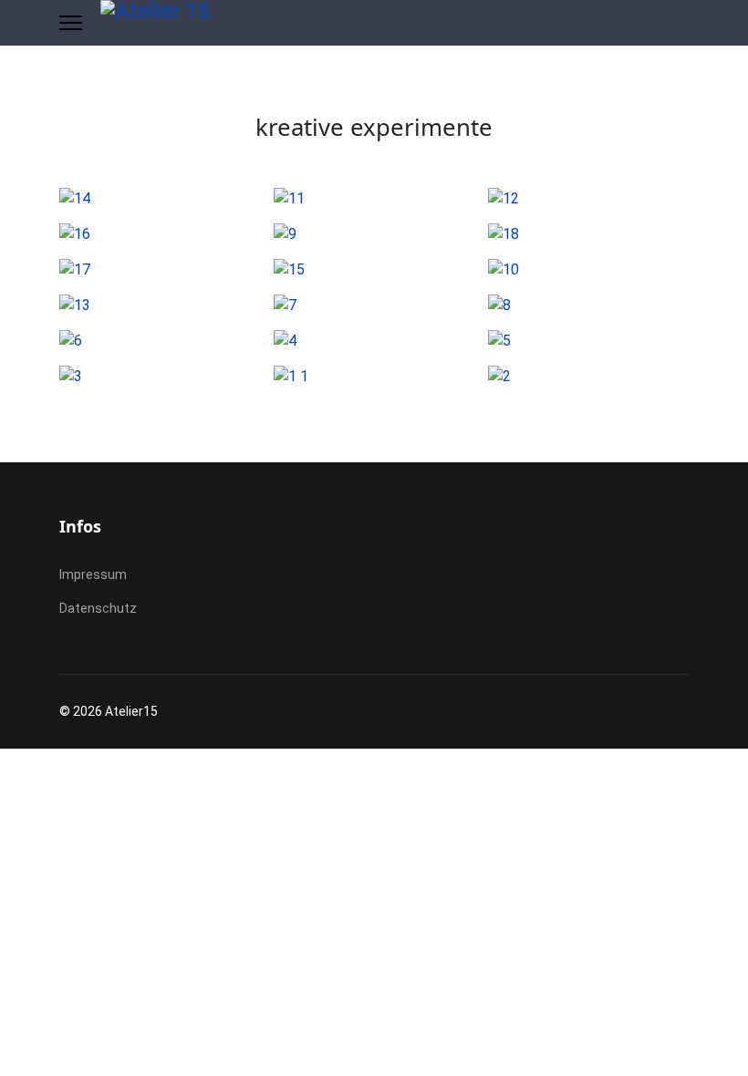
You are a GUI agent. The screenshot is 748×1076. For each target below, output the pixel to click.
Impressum (93, 574)
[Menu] (70, 23)
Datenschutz (98, 608)
